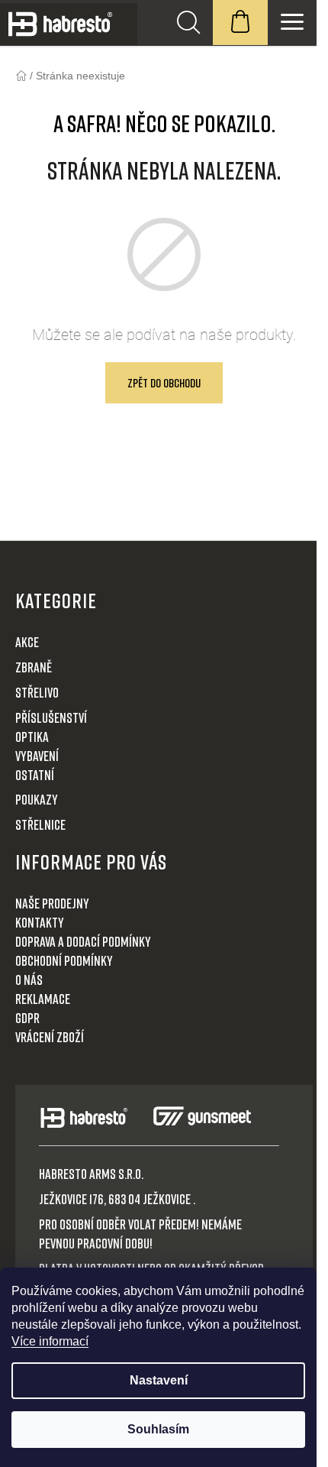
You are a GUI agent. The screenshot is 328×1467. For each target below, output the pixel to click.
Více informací (49, 1341)
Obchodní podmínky (64, 960)
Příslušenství (51, 717)
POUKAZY (36, 799)
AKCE (27, 641)
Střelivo (37, 692)
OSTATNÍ (34, 774)
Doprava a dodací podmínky (83, 941)
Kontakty (39, 922)
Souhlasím (158, 1429)
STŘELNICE (40, 824)
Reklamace (42, 998)
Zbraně (33, 667)
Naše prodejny (52, 903)
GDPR (27, 1017)
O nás (29, 979)
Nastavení (159, 1380)
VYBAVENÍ (37, 755)
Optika (32, 736)
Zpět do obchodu (164, 382)
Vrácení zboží (49, 1036)
